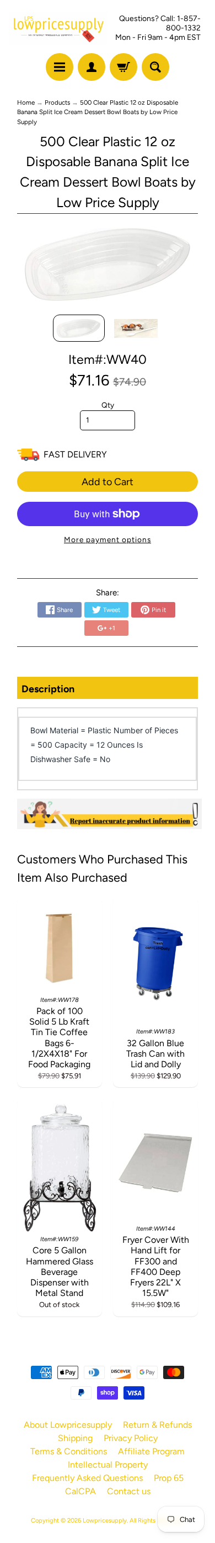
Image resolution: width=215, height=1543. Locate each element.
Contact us (128, 1491)
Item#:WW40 (107, 359)
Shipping (75, 1438)
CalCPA (80, 1491)
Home (26, 102)
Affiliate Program (151, 1451)
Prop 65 (169, 1478)
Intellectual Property (108, 1464)
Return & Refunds (157, 1424)
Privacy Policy (131, 1438)
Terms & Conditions (68, 1451)
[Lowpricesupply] (58, 28)
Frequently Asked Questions (87, 1478)
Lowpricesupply (105, 1520)
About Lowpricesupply (68, 1424)
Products (57, 102)
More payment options (107, 539)
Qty (107, 404)
